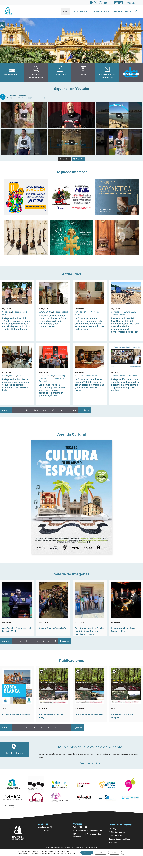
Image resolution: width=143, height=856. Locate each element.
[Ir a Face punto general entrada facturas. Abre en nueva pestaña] (83, 72)
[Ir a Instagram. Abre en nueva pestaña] (100, 3)
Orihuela (23, 312)
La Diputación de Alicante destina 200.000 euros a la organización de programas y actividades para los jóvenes (89, 384)
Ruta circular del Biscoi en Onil (89, 714)
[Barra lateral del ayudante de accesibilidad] (2, 25)
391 (74, 410)
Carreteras (6, 312)
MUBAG (49, 312)
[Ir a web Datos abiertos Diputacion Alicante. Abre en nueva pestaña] (131, 72)
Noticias (15, 312)
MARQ (133, 312)
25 (54, 727)
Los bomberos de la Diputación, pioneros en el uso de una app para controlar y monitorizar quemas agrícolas (52, 390)
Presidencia (132, 375)
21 (27, 727)
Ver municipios (90, 763)
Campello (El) (117, 312)
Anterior (6, 410)
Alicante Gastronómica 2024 (52, 628)
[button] (136, 11)
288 (36, 410)
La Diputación (80, 11)
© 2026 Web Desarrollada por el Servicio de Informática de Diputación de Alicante (71, 847)
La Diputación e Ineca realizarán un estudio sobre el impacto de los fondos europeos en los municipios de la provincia (89, 323)
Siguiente (84, 410)
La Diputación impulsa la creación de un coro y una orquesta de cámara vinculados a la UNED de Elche (16, 384)
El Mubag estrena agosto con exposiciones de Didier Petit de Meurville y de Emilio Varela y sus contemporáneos (53, 321)
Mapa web (113, 842)
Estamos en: (43, 824)
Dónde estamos (14, 753)
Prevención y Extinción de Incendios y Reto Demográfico (52, 378)
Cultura (42, 312)
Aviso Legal (113, 829)
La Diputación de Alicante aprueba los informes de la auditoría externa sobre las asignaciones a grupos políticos (125, 384)
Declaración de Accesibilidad (119, 839)
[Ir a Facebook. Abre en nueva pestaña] (91, 3)
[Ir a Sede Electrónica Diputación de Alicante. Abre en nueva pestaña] (12, 72)
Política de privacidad (117, 832)
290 (52, 410)
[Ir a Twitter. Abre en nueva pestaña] (96, 3)
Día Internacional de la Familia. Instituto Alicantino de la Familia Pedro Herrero (89, 631)
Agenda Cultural (71, 434)
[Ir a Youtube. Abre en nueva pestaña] (105, 3)
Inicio (65, 11)
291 (60, 410)
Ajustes (114, 852)
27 (67, 727)
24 (47, 727)
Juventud (79, 375)
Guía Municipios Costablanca (16, 714)
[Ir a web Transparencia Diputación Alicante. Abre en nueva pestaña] (36, 72)
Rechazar (100, 852)
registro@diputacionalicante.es (90, 830)
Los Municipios (101, 11)
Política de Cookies (116, 835)
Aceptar (86, 852)
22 (34, 727)
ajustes (72, 853)
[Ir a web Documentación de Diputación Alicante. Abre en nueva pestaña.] (60, 72)
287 (27, 410)
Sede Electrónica (122, 11)
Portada (5, 314)
